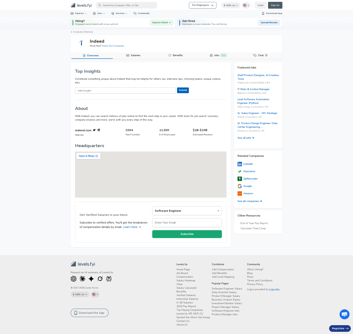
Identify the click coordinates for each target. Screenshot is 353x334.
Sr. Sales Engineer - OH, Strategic (257, 113)
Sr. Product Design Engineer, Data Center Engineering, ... (257, 125)
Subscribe (187, 234)
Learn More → (132, 227)
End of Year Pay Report (254, 223)
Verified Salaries (186, 295)
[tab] (92, 55)
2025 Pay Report (186, 306)
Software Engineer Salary (227, 288)
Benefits (178, 55)
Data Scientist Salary (224, 292)
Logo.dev (274, 289)
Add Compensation (223, 269)
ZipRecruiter (250, 178)
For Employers (200, 5)
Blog (249, 273)
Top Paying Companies (189, 310)
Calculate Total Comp (253, 228)
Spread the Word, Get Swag (193, 317)
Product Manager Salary (226, 296)
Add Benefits (219, 273)
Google (247, 186)
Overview (93, 55)
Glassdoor (249, 171)
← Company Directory (82, 31)
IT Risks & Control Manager (254, 89)
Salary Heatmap (185, 280)
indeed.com (83, 131)
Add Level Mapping (223, 277)
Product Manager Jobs (225, 314)
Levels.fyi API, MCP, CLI (189, 313)
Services (120, 13)
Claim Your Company (113, 45)
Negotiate (338, 328)
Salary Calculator (186, 288)
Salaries (79, 13)
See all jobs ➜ (246, 138)
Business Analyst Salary (226, 299)
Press (250, 277)
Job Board (182, 273)
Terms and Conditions (259, 280)
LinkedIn (248, 164)
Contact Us (183, 321)
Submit (183, 90)
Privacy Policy (255, 284)
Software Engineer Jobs (226, 310)
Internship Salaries (187, 299)
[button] (229, 22)
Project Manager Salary (225, 307)
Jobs (99, 13)
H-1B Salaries (184, 302)
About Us (182, 324)
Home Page (183, 269)
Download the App (91, 313)
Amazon (248, 193)
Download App (274, 13)
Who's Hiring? (255, 269)
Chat (261, 55)
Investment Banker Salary (227, 303)
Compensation (184, 277)
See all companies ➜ (250, 201)
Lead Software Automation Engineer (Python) (253, 101)
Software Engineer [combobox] (168, 211)
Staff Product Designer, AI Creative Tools (258, 77)
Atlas (179, 284)
